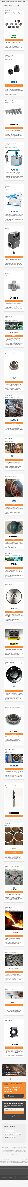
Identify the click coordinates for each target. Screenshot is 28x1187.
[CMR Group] (14, 253)
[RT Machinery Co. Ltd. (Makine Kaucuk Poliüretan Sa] (14, 932)
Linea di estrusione (9, 1134)
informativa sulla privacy (17, 1116)
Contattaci (14, 40)
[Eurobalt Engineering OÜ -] (14, 888)
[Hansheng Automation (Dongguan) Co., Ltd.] (14, 419)
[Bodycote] (14, 124)
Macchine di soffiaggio (10, 1137)
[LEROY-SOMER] (14, 36)
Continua (15, 1079)
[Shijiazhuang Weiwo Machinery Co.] (14, 377)
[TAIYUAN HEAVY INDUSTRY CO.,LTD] (14, 500)
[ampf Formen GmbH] (14, 643)
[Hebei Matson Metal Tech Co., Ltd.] (14, 456)
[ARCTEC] (14, 812)
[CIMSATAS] (14, 536)
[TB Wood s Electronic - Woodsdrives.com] (14, 1044)
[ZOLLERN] (14, 297)
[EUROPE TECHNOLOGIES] (14, 765)
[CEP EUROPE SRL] (14, 563)
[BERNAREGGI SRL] (14, 848)
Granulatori (18, 1134)
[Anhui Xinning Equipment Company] (14, 332)
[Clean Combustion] (14, 968)
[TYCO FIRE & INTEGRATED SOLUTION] (14, 81)
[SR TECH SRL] (14, 731)
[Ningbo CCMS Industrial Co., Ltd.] (14, 686)
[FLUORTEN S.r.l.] (14, 1001)
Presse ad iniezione (9, 1131)
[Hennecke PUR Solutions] (14, 169)
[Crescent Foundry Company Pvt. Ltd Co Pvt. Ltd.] (14, 608)
